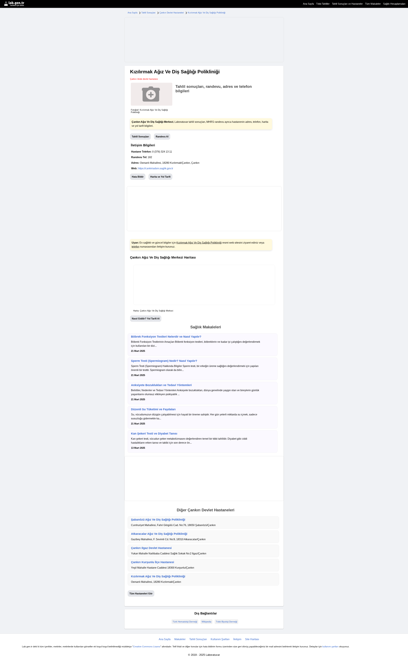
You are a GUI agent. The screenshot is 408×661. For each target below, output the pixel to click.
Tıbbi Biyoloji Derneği (226, 621)
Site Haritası (252, 639)
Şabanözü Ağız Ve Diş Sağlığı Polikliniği (158, 519)
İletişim (237, 639)
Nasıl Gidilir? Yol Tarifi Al (146, 318)
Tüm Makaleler (373, 3)
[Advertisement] (204, 39)
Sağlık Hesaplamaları (394, 3)
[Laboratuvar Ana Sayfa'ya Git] (18, 4)
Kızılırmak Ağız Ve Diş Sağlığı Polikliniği (206, 12)
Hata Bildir (138, 176)
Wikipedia (206, 621)
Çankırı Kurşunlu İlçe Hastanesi (152, 562)
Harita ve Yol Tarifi (160, 176)
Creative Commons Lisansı (146, 646)
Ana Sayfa (308, 3)
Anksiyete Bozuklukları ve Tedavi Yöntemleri (161, 385)
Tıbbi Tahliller (323, 3)
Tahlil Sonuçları (148, 12)
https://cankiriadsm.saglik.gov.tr (155, 168)
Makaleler (180, 639)
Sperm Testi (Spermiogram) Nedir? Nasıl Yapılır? (164, 360)
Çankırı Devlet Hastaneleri (172, 12)
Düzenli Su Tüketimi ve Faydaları (153, 409)
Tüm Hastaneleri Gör (141, 593)
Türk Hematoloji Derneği (185, 621)
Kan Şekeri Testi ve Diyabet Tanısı (154, 433)
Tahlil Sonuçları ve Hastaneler (347, 3)
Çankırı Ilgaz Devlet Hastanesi (151, 548)
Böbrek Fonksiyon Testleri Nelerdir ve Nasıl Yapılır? (166, 336)
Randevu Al (162, 136)
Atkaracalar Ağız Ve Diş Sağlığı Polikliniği (159, 533)
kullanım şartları (330, 646)
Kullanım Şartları (220, 639)
